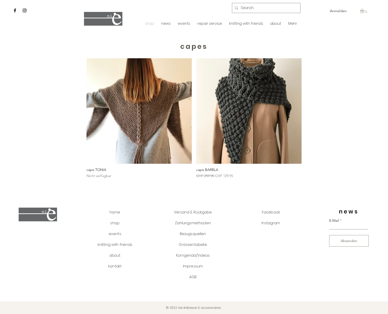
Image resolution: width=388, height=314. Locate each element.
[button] (365, 11)
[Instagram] (24, 10)
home (115, 212)
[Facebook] (15, 10)
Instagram (271, 223)
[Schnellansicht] (139, 111)
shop (114, 223)
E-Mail (334, 220)
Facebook (271, 212)
